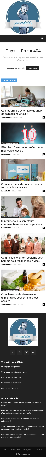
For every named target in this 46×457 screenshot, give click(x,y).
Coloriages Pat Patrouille (11, 377)
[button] (42, 38)
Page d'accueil (32, 68)
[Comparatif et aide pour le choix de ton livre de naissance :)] (23, 170)
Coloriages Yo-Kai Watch (11, 383)
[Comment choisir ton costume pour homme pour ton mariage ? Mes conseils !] (23, 244)
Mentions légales (24, 449)
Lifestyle (4, 106)
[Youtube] (33, 352)
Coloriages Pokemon (9, 388)
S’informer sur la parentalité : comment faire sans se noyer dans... (22, 222)
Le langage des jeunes (10, 366)
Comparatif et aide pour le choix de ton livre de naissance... (22, 186)
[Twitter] (26, 352)
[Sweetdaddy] (23, 17)
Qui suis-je (38, 449)
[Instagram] (19, 352)
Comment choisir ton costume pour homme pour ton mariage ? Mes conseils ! (22, 436)
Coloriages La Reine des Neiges (14, 372)
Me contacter (9, 449)
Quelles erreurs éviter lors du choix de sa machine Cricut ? (21, 112)
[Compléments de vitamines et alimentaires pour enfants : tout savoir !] (23, 280)
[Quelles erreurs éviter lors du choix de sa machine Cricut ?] (23, 96)
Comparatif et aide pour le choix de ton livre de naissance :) (20, 419)
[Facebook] (12, 352)
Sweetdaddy (6, 117)
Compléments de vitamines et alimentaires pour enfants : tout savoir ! (19, 297)
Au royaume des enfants (10, 143)
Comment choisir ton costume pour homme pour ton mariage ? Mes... (22, 259)
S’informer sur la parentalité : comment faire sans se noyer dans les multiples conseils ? (22, 428)
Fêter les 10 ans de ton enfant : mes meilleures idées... (22, 149)
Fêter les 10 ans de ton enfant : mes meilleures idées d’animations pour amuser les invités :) (22, 411)
